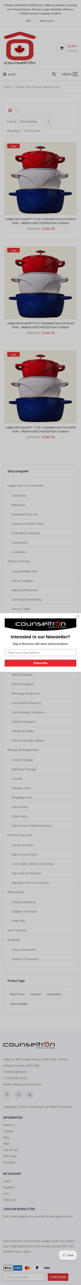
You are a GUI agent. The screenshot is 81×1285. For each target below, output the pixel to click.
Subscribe (40, 663)
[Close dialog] (78, 616)
